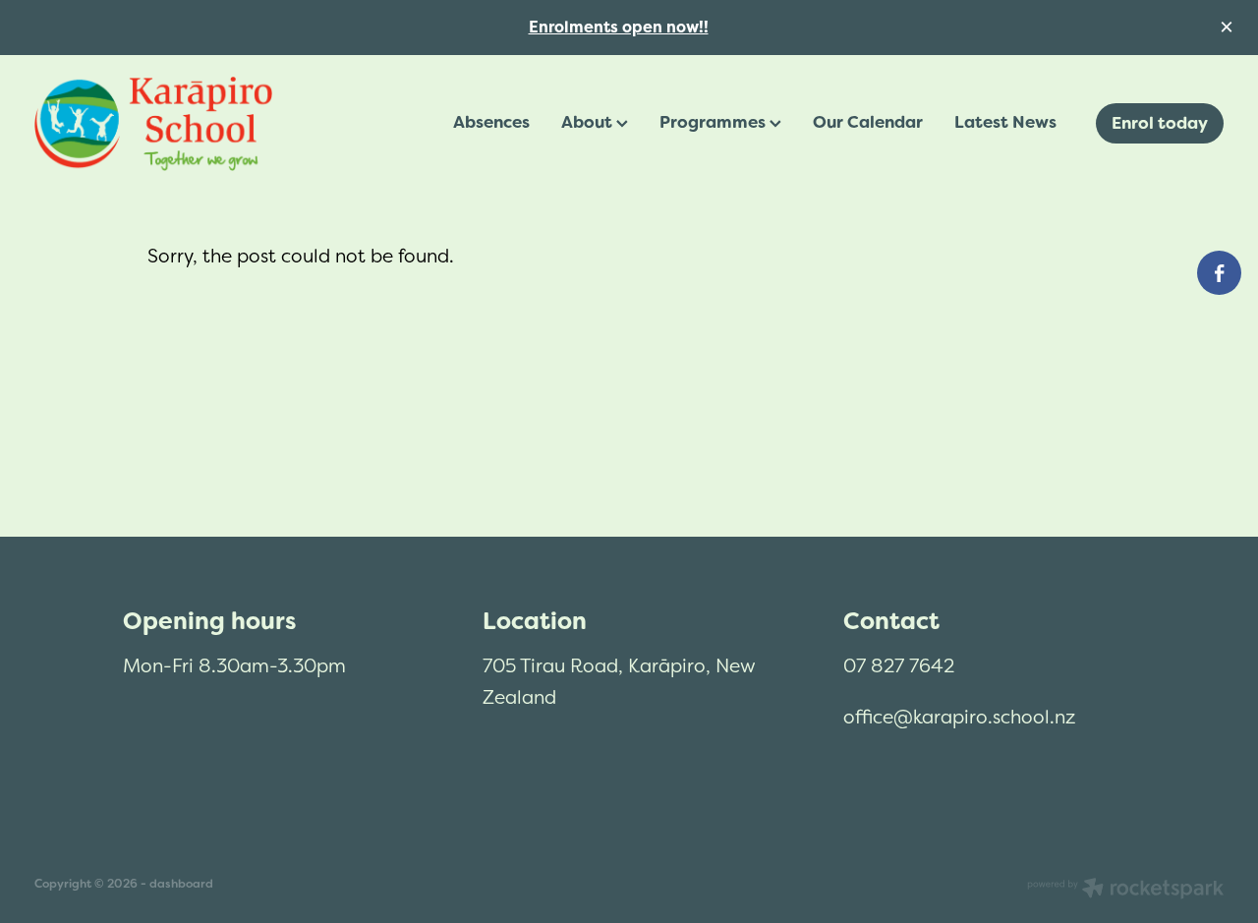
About (588, 122)
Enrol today (1160, 123)
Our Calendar (868, 122)
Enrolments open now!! (619, 27)
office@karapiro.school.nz (959, 716)
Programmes (714, 122)
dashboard (181, 884)
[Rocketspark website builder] (1125, 890)
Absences (491, 122)
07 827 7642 (898, 665)
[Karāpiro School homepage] (153, 124)
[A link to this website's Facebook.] (1219, 273)
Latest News (1005, 122)
